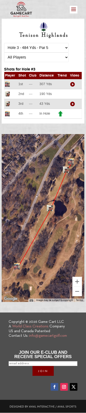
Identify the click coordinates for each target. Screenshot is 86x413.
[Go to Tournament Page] (43, 29)
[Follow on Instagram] (64, 387)
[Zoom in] (77, 281)
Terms (79, 300)
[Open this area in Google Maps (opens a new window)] (11, 299)
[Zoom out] (77, 291)
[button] (17, 266)
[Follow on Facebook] (54, 387)
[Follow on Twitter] (73, 387)
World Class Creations (30, 326)
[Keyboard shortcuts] (31, 300)
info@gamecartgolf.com (48, 335)
